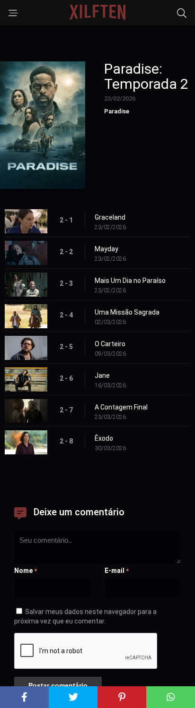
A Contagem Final (121, 407)
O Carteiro (110, 344)
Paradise (116, 111)
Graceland (110, 217)
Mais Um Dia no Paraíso (130, 280)
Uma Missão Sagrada (127, 312)
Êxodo (104, 438)
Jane (102, 375)
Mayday (106, 249)
